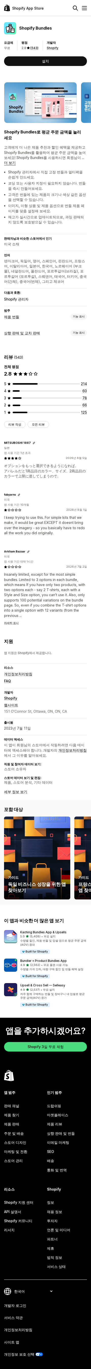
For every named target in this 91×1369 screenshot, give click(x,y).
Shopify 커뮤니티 (18, 1221)
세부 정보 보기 (15, 792)
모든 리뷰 (38, 424)
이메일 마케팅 (58, 1142)
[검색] (75, 8)
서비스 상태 (56, 1266)
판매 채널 (11, 1106)
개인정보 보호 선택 (19, 1354)
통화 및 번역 (57, 1170)
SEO (50, 1151)
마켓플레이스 (57, 1115)
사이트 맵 (11, 1342)
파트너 (52, 1239)
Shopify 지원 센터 (18, 1202)
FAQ (7, 681)
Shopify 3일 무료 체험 (46, 1047)
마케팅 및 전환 (15, 1151)
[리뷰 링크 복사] (34, 443)
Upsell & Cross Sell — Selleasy (42, 985)
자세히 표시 (11, 623)
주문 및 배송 (14, 1133)
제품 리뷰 (54, 1124)
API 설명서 (12, 1212)
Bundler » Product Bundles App (43, 961)
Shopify (52, 48)
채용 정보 (54, 1212)
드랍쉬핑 (54, 1106)
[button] (45, 942)
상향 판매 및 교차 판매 (22, 333)
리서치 (9, 1230)
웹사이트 (11, 705)
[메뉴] (84, 8)
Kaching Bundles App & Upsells (43, 932)
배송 (50, 1160)
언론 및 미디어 (58, 1230)
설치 (45, 61)
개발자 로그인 (15, 1305)
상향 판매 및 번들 (61, 1133)
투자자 (52, 1221)
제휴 (50, 1248)
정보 (50, 1202)
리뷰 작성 (14, 424)
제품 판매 (11, 1124)
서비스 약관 (13, 1317)
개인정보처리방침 (18, 674)
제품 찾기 (11, 1115)
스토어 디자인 (15, 1142)
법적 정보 (54, 1257)
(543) (34, 48)
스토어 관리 (13, 1160)
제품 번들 (11, 317)
